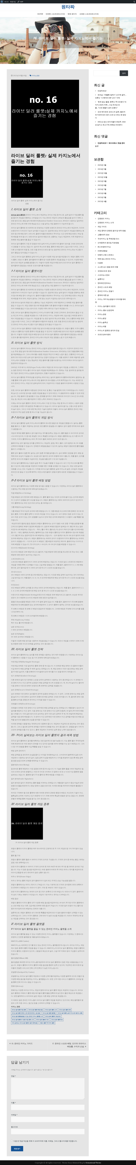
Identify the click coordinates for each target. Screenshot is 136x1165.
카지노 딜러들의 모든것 (106, 306)
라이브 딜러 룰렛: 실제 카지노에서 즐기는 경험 (70, 1013)
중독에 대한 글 (103, 295)
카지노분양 (102, 318)
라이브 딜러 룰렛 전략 (65, 1010)
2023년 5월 (102, 197)
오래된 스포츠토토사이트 (89, 14)
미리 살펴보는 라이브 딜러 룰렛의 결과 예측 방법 (25, 1023)
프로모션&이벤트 (104, 334)
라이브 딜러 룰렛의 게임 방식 (53, 1016)
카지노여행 (102, 326)
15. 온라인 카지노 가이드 (22, 1043)
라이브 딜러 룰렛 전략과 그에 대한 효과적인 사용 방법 (26, 1013)
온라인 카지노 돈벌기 (106, 291)
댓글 (13, 1076)
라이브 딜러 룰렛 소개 (51, 1010)
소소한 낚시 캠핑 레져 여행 (108, 267)
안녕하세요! (102, 91)
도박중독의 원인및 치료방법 (108, 243)
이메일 (14, 1115)
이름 (13, 1103)
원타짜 (68, 6)
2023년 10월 (102, 177)
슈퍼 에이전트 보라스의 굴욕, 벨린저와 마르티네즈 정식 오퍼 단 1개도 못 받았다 (110, 115)
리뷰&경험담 (102, 251)
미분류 (100, 263)
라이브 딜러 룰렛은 (18, 215)
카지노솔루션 (103, 322)
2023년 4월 (102, 201)
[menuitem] (2, 1)
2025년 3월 (102, 165)
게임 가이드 (102, 227)
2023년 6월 (102, 193)
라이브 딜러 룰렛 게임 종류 (19, 1010)
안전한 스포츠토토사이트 (55, 14)
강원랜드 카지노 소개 (106, 222)
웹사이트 (14, 1127)
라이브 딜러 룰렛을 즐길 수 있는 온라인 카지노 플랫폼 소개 (27, 1016)
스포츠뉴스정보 (104, 275)
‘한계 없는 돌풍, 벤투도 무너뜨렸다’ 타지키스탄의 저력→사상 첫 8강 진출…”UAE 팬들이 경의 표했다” (110, 105)
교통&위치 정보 (103, 235)
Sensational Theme (93, 1163)
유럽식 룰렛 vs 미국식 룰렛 (47, 1023)
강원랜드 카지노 (104, 218)
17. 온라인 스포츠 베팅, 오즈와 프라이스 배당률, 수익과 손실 (69, 1045)
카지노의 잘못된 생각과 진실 (108, 330)
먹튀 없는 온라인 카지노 (107, 259)
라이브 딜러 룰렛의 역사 (42, 1019)
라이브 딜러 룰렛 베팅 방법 (36, 1010)
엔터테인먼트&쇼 (104, 283)
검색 (124, 73)
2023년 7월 (102, 189)
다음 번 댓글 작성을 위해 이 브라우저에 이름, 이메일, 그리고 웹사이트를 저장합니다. (45, 1141)
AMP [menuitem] (21, 2)
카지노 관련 (15, 1007)
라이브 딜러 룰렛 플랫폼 (49, 1013)
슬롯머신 (101, 279)
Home (40, 14)
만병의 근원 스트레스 (106, 255)
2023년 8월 (102, 185)
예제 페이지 (72, 14)
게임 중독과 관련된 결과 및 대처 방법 (112, 231)
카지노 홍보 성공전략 (106, 310)
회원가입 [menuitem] (13, 2)
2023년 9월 (102, 181)
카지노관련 (35, 76)
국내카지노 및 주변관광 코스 (108, 239)
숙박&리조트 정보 (104, 271)
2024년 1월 (102, 169)
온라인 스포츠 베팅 (105, 287)
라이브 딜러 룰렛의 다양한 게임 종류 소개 (23, 1019)
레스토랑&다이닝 (104, 247)
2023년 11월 (102, 173)
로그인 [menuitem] (6, 2)
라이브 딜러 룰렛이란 (57, 1019)
